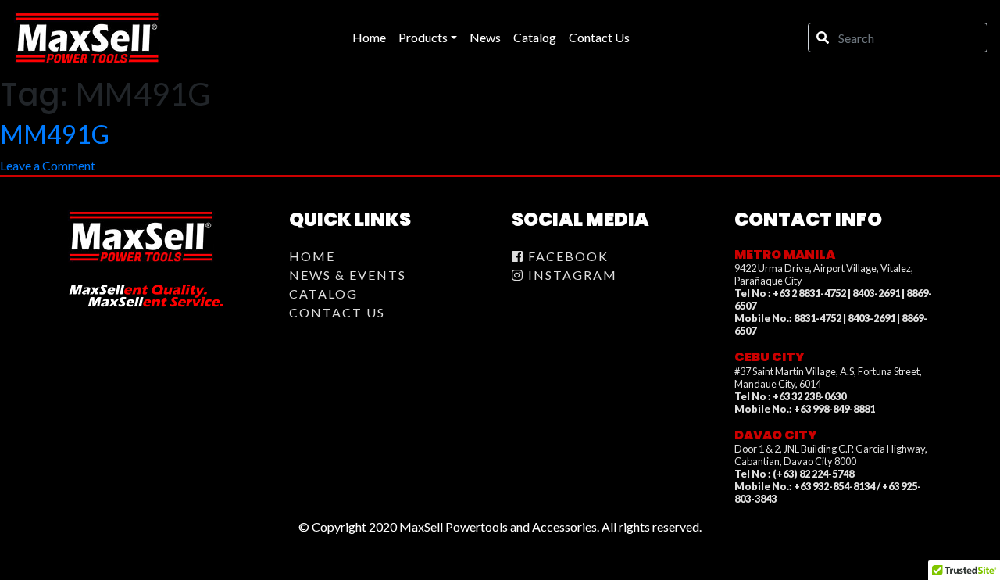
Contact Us (337, 312)
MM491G (54, 134)
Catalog (323, 293)
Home (312, 256)
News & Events (347, 274)
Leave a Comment (47, 165)
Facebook (566, 256)
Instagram (570, 274)
